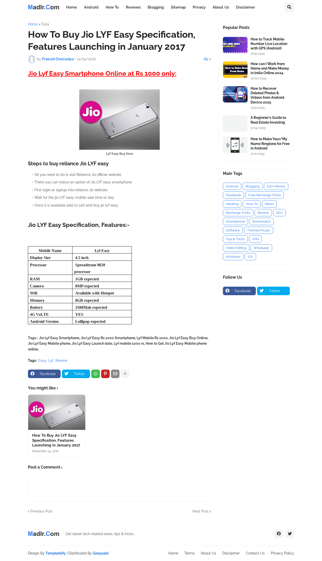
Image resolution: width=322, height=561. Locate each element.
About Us (208, 553)
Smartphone (235, 221)
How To (252, 204)
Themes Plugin (258, 230)
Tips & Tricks (235, 239)
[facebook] (278, 534)
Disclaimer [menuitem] (245, 7)
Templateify (56, 553)
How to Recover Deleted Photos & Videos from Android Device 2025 (267, 95)
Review (61, 361)
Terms (189, 553)
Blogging (253, 186)
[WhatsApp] (95, 374)
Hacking (232, 204)
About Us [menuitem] (221, 7)
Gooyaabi (101, 553)
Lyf (50, 361)
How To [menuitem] (112, 7)
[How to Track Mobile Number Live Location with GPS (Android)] (235, 45)
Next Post (200, 511)
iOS (250, 257)
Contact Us (255, 553)
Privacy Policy (282, 553)
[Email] (115, 374)
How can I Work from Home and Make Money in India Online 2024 (270, 68)
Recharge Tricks (238, 213)
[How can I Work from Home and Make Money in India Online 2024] (235, 70)
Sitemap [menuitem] (178, 7)
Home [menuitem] (71, 7)
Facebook (233, 195)
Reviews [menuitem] (133, 7)
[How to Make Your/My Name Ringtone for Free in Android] (235, 145)
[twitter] (290, 534)
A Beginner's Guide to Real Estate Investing (268, 120)
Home (33, 24)
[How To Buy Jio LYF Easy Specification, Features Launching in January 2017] (56, 412)
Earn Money (276, 186)
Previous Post (41, 511)
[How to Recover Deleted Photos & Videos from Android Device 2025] (235, 94)
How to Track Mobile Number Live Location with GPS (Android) (269, 43)
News (269, 204)
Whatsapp (261, 248)
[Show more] (125, 374)
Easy (45, 24)
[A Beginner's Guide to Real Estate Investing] (235, 123)
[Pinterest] (105, 374)
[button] (289, 7)
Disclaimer (231, 553)
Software (233, 230)
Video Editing (236, 248)
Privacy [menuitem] (199, 7)
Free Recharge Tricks (264, 195)
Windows (233, 257)
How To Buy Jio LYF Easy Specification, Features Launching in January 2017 (56, 440)
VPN (255, 239)
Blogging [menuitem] (156, 7)
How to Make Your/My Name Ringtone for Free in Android (270, 143)
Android (232, 186)
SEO (279, 213)
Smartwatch (261, 221)
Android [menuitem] (91, 7)
